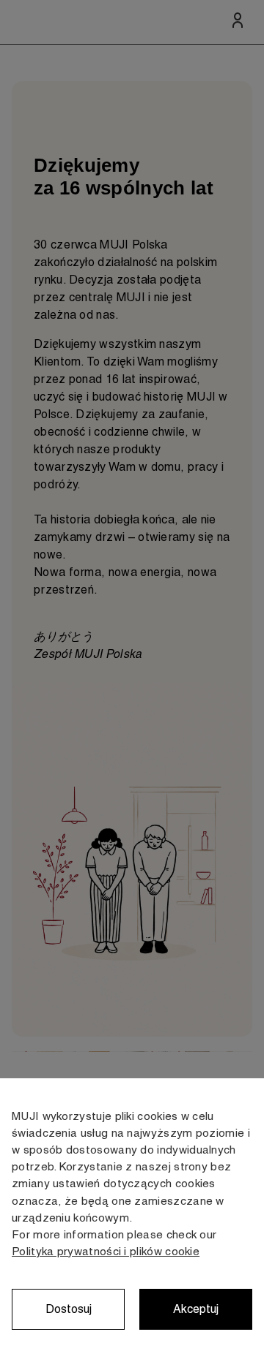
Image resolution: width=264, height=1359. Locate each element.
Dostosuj (68, 1309)
